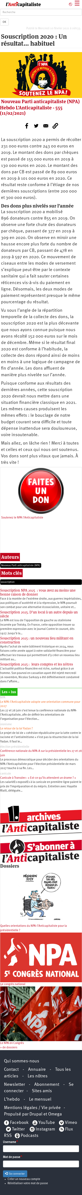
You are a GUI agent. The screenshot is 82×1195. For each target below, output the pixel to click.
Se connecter (16, 1173)
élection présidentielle (14, 746)
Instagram (45, 1129)
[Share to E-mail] (46, 126)
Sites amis (42, 1091)
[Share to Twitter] (36, 126)
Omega (55, 1114)
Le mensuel (40, 1099)
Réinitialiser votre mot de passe (28, 1183)
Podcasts (29, 1135)
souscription (8, 582)
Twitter (18, 1129)
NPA (2, 697)
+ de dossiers (8, 1047)
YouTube (46, 1122)
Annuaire (37, 1069)
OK (4, 22)
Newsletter (14, 1084)
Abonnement (46, 1084)
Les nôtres (38, 1076)
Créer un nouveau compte (24, 1179)
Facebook (18, 1122)
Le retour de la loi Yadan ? (16, 728)
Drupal (35, 1114)
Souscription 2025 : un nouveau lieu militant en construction (36, 640)
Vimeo (71, 1122)
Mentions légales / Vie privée (32, 1108)
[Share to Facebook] (27, 126)
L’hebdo (12, 1099)
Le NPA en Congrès (12, 1043)
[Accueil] (20, 4)
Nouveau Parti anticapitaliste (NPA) (20, 565)
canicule (5, 773)
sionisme (6, 724)
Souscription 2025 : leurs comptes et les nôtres (36, 664)
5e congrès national (12, 984)
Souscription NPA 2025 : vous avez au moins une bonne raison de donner (38, 592)
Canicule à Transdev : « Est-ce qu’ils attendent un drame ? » (38, 778)
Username (9, 1142)
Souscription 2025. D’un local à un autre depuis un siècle (39, 614)
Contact (11, 1069)
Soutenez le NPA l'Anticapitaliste (22, 517)
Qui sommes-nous (21, 1061)
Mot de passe (11, 1157)
